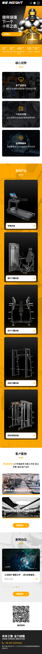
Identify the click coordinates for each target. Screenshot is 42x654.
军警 (15, 467)
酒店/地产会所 (23, 467)
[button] (16, 587)
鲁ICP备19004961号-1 (8, 646)
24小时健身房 (18, 464)
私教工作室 (29, 464)
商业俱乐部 (7, 464)
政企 (37, 464)
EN (34, 3)
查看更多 (7, 34)
